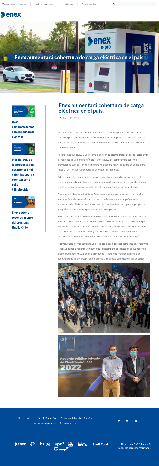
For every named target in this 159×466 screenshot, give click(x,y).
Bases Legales (25, 418)
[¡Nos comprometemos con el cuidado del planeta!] (23, 112)
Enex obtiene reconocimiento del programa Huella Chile (22, 220)
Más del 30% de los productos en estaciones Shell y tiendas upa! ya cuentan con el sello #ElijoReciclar (23, 174)
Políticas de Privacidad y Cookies (76, 418)
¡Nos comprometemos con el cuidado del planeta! (23, 129)
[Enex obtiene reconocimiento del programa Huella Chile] (23, 203)
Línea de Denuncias (46, 418)
